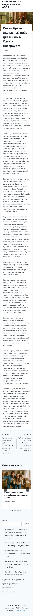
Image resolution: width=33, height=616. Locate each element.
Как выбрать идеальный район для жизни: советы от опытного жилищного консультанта (7, 444)
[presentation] (16, 479)
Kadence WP (21, 610)
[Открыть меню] (29, 4)
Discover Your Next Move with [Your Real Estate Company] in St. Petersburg (17, 564)
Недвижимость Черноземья (13, 580)
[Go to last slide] (5, 489)
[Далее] (27, 489)
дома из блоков (8, 592)
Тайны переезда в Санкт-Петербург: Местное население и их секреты (24, 442)
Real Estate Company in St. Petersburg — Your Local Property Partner (17, 553)
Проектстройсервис (9, 584)
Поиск (4, 520)
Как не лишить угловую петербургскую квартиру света (16, 495)
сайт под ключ (7, 588)
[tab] (12, 510)
